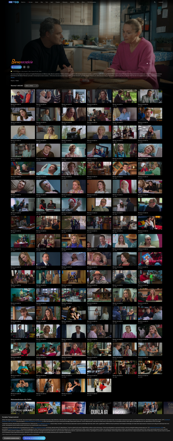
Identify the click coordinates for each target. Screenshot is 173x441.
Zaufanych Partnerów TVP (14, 429)
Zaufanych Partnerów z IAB (156, 427)
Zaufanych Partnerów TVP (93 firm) (33, 421)
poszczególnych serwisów (44, 423)
